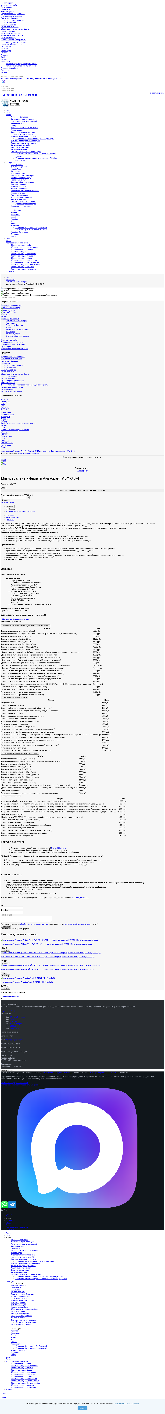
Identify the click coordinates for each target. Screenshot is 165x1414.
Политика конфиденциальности (14, 1083)
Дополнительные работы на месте (14, 697)
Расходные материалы (10, 33)
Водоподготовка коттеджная (23, 132)
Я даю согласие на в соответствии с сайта (50, 924)
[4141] (4, 462)
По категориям (7, 3)
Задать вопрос (16, 1023)
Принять (82, 1408)
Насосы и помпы (8, 31)
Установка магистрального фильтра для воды (34, 139)
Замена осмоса (17, 123)
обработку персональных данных (34, 924)
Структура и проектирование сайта (103, 1072)
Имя (2, 905)
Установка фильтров (19, 117)
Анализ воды (16, 130)
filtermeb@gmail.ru (58, 848)
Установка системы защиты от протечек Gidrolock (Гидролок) (41, 1279)
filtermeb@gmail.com (52, 78)
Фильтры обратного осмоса (13, 20)
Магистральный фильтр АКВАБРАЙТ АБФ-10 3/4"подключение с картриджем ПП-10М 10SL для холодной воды (47, 957)
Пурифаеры (15, 126)
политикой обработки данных (127, 1403)
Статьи (13, 1026)
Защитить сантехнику (20, 149)
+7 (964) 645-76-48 (35, 78)
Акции (8, 241)
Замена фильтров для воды (22, 119)
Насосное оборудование (11, 44)
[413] (3, 460)
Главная (9, 110)
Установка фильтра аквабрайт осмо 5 (21, 64)
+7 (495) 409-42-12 (18, 78)
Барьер (4, 59)
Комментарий (6, 915)
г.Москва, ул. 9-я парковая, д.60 (15, 619)
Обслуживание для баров (21, 251)
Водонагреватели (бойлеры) (13, 14)
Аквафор (4, 55)
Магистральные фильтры (11, 16)
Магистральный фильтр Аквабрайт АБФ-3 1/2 (56, 451)
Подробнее (7, 1011)
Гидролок (5, 70)
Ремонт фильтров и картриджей (24, 121)
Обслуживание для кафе (21, 245)
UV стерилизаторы (8, 38)
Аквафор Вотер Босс (9, 68)
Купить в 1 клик (7, 502)
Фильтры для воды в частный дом (25, 141)
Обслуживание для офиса (21, 258)
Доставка (5, 78)
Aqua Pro (4, 48)
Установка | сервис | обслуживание (20, 511)
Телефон (5, 910)
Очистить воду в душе (20, 147)
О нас (8, 112)
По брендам (6, 46)
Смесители (5, 9)
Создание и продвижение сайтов (58, 1072)
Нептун (4, 72)
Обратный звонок (17, 1017)
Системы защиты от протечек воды (26, 152)
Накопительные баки (9, 27)
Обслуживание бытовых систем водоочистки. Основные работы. (25, 626)
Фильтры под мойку (9, 5)
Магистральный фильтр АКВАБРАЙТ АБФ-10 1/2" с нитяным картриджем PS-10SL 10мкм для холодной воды (46, 944)
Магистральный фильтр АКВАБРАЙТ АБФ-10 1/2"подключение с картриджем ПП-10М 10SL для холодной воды (47, 969)
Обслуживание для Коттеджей (23, 269)
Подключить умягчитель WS (22, 134)
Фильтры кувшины (8, 22)
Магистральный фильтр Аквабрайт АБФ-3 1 (19, 451)
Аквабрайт (5, 61)
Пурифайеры (6, 7)
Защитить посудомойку (21, 145)
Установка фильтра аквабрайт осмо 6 (21, 66)
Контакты (10, 271)
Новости (13, 1021)
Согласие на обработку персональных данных (20, 1085)
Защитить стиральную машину (23, 143)
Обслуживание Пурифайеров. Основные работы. (20, 753)
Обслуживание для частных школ (25, 262)
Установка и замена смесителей (24, 128)
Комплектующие (8, 11)
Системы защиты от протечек (13, 40)
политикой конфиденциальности (77, 924)
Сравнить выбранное (10, 996)
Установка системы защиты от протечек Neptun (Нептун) (39, 1276)
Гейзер (4, 53)
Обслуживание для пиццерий (23, 256)
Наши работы (15, 1028)
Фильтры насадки (8, 25)
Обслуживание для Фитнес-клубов (25, 264)
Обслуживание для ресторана (23, 254)
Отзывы (13, 1019)
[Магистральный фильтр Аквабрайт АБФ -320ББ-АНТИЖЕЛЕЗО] (28, 978)
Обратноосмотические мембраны (15, 29)
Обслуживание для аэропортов (24, 260)
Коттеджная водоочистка (12, 35)
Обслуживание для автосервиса (24, 247)
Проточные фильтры (9, 18)
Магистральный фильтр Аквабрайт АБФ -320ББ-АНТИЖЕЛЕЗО (27, 982)
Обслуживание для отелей (22, 249)
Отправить (6, 926)
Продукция (10, 162)
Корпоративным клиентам (17, 243)
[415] (3, 464)
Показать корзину (156, 93)
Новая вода (6, 51)
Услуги (8, 115)
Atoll (3, 57)
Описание (10, 515)
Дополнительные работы (11, 796)
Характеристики (12, 517)
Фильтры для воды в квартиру (23, 136)
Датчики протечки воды (16, 42)
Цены (8, 238)
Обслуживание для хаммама (22, 267)
